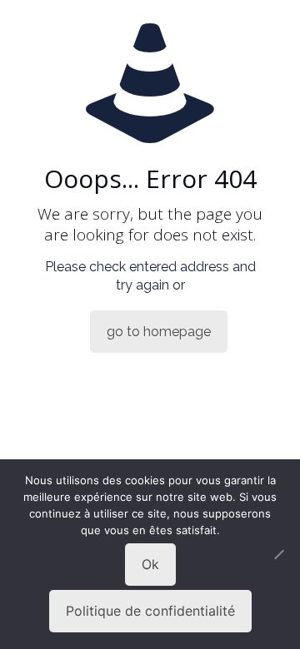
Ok (150, 564)
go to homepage (159, 331)
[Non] (279, 554)
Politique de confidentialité (150, 610)
